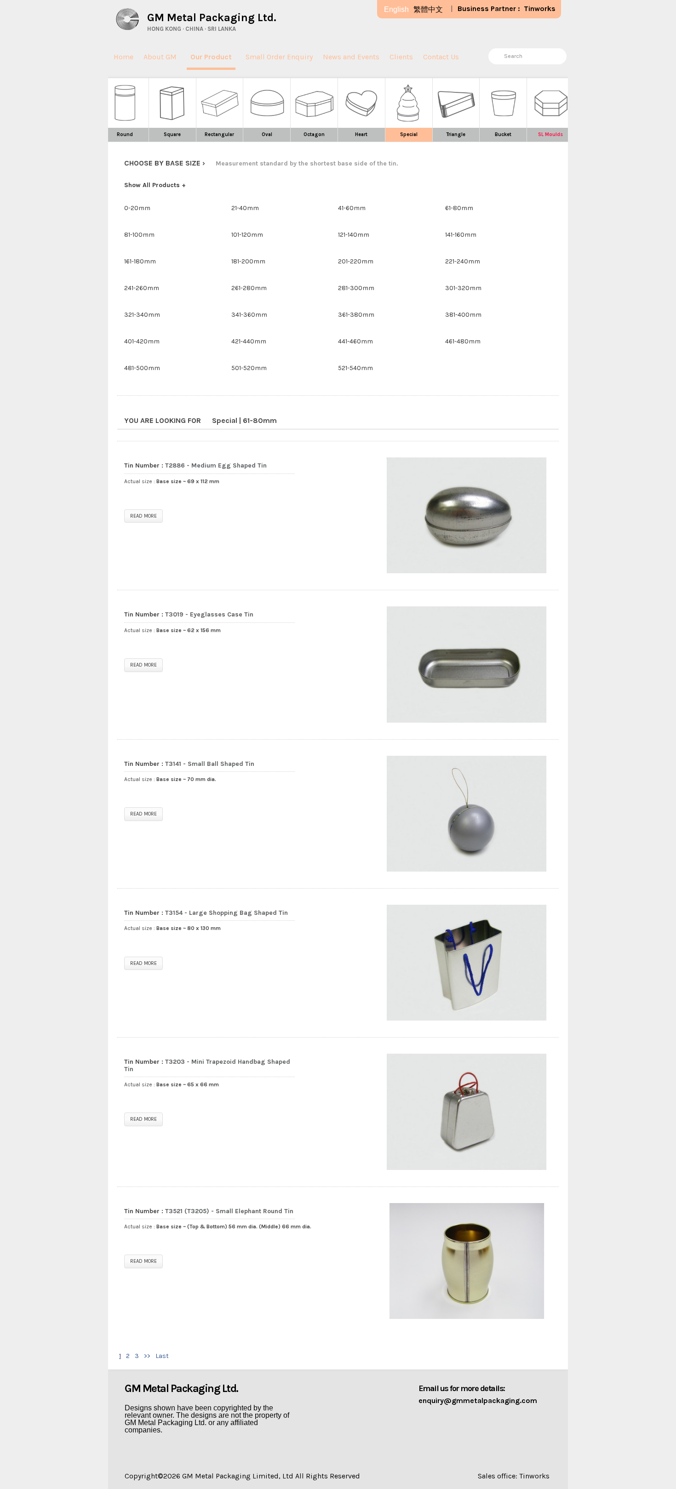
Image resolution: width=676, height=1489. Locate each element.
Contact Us (441, 56)
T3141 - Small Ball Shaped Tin (209, 764)
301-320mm (463, 288)
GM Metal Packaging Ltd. (211, 17)
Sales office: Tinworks (514, 1476)
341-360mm (249, 315)
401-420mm (142, 341)
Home (123, 56)
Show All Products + (155, 185)
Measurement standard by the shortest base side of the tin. (307, 163)
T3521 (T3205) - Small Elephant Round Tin (229, 1211)
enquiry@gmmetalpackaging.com (477, 1400)
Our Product (211, 56)
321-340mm (142, 315)
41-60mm (352, 208)
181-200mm (248, 261)
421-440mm (248, 341)
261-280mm (249, 288)
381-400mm (463, 315)
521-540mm (355, 368)
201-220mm (355, 261)
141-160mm (460, 235)
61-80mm (459, 208)
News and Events (351, 56)
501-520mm (249, 368)
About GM (160, 56)
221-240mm (462, 261)
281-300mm (356, 288)
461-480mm (463, 341)
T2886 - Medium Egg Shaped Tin (216, 465)
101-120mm (247, 235)
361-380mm (356, 315)
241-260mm (141, 288)
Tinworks (540, 8)
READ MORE (143, 516)
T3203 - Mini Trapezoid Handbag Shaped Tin (207, 1065)
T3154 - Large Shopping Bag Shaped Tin (226, 913)
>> (147, 1356)
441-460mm (355, 341)
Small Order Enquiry (279, 56)
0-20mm (137, 208)
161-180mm (140, 261)
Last (162, 1356)
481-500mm (142, 368)
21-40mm (245, 208)
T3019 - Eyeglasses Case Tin (209, 614)
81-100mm (139, 235)
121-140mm (353, 235)
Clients (401, 56)
